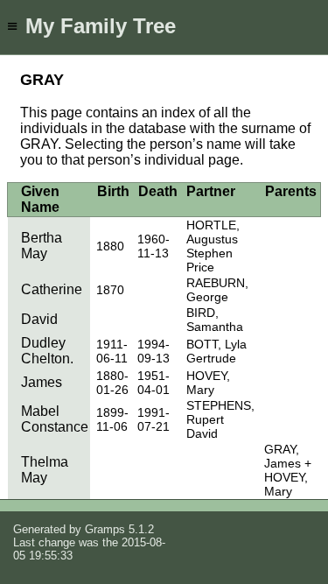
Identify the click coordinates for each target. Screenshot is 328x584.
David (39, 319)
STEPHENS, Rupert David (220, 419)
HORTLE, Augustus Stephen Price (213, 246)
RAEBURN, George (217, 290)
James (41, 382)
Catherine (51, 289)
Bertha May (41, 245)
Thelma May (44, 469)
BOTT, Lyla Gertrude (216, 351)
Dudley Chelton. (47, 350)
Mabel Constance (54, 419)
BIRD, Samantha (214, 320)
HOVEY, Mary (208, 383)
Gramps (105, 529)
